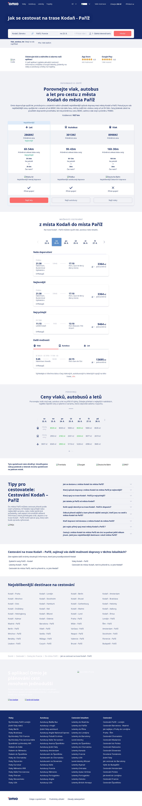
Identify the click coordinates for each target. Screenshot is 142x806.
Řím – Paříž (107, 623)
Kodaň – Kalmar (14, 618)
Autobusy (32, 4)
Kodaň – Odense (46, 618)
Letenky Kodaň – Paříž (18, 565)
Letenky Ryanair (78, 765)
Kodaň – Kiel (44, 609)
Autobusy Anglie (47, 779)
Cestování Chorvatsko (112, 736)
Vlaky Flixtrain (15, 775)
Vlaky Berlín (14, 729)
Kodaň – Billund (45, 614)
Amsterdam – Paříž (110, 628)
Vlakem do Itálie (16, 747)
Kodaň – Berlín (77, 593)
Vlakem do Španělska (18, 754)
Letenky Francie (78, 754)
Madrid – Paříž (14, 623)
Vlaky (24, 4)
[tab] (45, 345)
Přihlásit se (130, 4)
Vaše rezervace (100, 4)
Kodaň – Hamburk (47, 604)
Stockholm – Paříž (110, 633)
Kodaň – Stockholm (47, 599)
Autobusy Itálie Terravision (51, 740)
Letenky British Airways (82, 782)
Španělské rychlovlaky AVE (20, 743)
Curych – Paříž (45, 643)
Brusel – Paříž (76, 643)
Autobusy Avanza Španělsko (52, 743)
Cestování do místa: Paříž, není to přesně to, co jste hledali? (33, 568)
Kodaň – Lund (76, 614)
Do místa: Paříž (51, 656)
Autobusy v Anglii (47, 725)
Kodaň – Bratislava (110, 599)
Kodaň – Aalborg (109, 609)
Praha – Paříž (76, 618)
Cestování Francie (110, 779)
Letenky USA (77, 757)
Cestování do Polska (112, 743)
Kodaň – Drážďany (15, 609)
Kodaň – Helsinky (110, 604)
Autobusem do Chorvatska (51, 757)
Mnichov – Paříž (14, 633)
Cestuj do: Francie (34, 656)
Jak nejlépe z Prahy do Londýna (116, 729)
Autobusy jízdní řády (49, 747)
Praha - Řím (108, 732)
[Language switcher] (85, 4)
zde (73, 376)
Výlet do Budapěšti (111, 765)
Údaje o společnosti (37, 799)
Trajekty (49, 4)
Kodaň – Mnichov (15, 599)
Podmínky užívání (56, 799)
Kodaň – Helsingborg (17, 614)
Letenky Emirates (79, 768)
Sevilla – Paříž (45, 633)
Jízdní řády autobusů (49, 729)
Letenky (41, 4)
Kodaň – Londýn (46, 593)
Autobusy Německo (48, 772)
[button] (66, 33)
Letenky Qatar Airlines (81, 772)
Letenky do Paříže (79, 725)
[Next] (104, 242)
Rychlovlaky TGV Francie (19, 736)
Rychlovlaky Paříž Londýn (19, 722)
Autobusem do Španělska (51, 754)
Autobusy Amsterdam (49, 750)
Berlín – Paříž (13, 628)
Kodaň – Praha (14, 593)
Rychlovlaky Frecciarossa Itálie (22, 740)
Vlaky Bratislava (15, 732)
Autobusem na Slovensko (51, 761)
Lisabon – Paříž (14, 643)
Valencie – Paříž (77, 638)
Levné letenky (77, 740)
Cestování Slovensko (112, 750)
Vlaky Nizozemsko (16, 779)
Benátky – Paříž (14, 638)
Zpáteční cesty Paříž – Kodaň (21, 561)
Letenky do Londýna (80, 732)
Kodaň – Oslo (13, 604)
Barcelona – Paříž (46, 623)
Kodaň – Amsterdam (111, 593)
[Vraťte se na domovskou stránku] (15, 4)
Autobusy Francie (47, 768)
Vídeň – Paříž (44, 628)
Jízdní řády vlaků (16, 725)
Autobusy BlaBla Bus (49, 722)
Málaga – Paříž (45, 638)
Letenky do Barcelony (81, 736)
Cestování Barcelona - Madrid (116, 725)
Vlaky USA (13, 782)
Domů (10, 656)
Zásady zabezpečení (76, 799)
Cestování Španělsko (112, 782)
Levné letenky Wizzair (81, 761)
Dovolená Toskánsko (112, 754)
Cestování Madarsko (112, 740)
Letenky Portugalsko (81, 775)
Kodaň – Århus (109, 614)
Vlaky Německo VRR (17, 768)
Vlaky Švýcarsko (15, 761)
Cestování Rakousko (112, 747)
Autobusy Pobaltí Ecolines (51, 736)
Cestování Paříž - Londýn (113, 722)
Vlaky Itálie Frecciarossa (19, 772)
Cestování (20, 656)
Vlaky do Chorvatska (17, 757)
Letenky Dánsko (78, 779)
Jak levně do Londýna (112, 775)
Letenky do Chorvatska (81, 747)
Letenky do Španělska (81, 743)
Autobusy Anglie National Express (54, 732)
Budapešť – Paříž (109, 643)
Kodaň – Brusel (77, 599)
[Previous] (37, 420)
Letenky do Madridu (80, 722)
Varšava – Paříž (77, 628)
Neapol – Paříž (77, 633)
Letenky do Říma (79, 729)
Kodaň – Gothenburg (80, 604)
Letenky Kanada (78, 750)
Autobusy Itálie (46, 765)
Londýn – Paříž (109, 618)
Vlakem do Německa (17, 750)
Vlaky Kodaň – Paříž (80, 561)
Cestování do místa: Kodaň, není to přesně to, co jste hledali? (97, 565)
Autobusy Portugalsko (49, 775)
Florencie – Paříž (109, 638)
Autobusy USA (46, 782)
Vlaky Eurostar (15, 765)
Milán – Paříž (76, 623)
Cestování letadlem (80, 718)
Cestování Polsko (110, 772)
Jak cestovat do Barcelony (114, 761)
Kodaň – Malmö (77, 609)
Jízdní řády (107, 757)
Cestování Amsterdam (112, 768)
